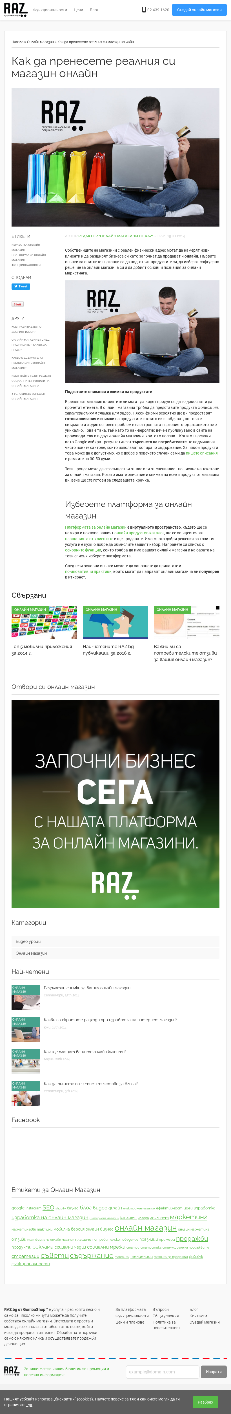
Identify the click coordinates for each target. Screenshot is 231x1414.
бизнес (73, 1208)
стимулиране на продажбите (186, 1247)
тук (29, 1404)
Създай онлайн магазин (199, 10)
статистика (151, 1247)
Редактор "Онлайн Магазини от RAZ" (116, 236)
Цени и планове (129, 1322)
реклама (43, 1247)
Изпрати (214, 1371)
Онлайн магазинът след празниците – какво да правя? (31, 344)
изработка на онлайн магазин (50, 1217)
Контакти (198, 1316)
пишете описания (202, 453)
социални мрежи (106, 1247)
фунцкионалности (26, 265)
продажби (192, 1238)
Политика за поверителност (166, 1325)
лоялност (159, 1218)
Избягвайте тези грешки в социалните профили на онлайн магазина (31, 380)
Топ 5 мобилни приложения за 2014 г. (42, 650)
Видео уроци (28, 941)
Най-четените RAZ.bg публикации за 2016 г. (108, 650)
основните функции (83, 550)
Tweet (22, 286)
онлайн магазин (146, 1228)
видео (100, 1208)
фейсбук (196, 1257)
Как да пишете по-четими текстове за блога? (91, 1083)
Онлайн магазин (40, 42)
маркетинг (188, 1217)
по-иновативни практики (88, 571)
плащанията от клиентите (89, 539)
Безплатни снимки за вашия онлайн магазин (87, 988)
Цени (78, 10)
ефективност (169, 1208)
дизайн (115, 1208)
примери (167, 1239)
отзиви (19, 1239)
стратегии (25, 1256)
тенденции (141, 1256)
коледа (143, 1218)
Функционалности (50, 10)
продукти (21, 1247)
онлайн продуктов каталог (139, 533)
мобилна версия (69, 1229)
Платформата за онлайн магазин (95, 527)
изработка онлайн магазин (26, 247)
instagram (33, 1208)
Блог (94, 10)
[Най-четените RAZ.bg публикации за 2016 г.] (115, 622)
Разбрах (205, 1402)
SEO (48, 1207)
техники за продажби (171, 1256)
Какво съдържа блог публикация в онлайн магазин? (28, 362)
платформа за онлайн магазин (29, 257)
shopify (60, 1208)
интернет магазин (104, 1218)
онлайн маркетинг (193, 1229)
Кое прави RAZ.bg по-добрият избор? (27, 329)
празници (148, 1239)
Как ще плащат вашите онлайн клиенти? (85, 1052)
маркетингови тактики (32, 1229)
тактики (122, 1256)
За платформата (130, 1309)
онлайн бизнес (100, 1229)
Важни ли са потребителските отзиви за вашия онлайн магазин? (185, 653)
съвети (55, 1255)
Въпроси (161, 1309)
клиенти (128, 1218)
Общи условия (166, 1316)
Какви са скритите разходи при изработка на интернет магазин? (110, 1020)
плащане (83, 1239)
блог (86, 1207)
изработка (205, 1208)
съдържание (92, 1255)
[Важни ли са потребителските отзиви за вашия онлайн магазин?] (186, 622)
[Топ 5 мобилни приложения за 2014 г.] (44, 622)
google (18, 1208)
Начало (17, 42)
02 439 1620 (158, 10)
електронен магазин (139, 1208)
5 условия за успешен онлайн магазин (28, 396)
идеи (188, 1208)
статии (132, 1247)
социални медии (70, 1247)
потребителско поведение (115, 1240)
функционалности (31, 1263)
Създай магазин (205, 1322)
